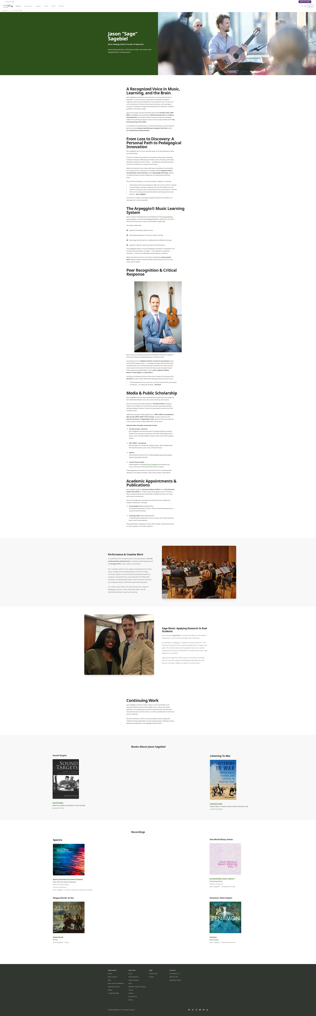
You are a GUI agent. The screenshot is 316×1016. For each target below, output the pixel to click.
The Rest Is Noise (159, 431)
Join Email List (133, 996)
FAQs (130, 983)
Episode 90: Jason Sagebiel (149, 464)
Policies (151, 977)
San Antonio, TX (174, 973)
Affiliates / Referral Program (137, 987)
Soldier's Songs (154, 445)
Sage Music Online (175, 980)
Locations (38, 6)
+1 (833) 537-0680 (9, 1)
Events (53, 6)
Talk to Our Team (305, 1)
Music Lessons (28, 6)
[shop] (305, 6)
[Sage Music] (8, 6)
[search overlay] (302, 6)
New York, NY (174, 977)
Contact (46, 6)
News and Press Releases (116, 983)
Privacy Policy (153, 973)
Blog (109, 980)
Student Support (134, 980)
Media (110, 990)
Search (131, 1000)
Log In (310, 6)
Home (110, 973)
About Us (18, 6)
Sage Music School (114, 987)
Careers (131, 993)
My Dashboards (133, 977)
